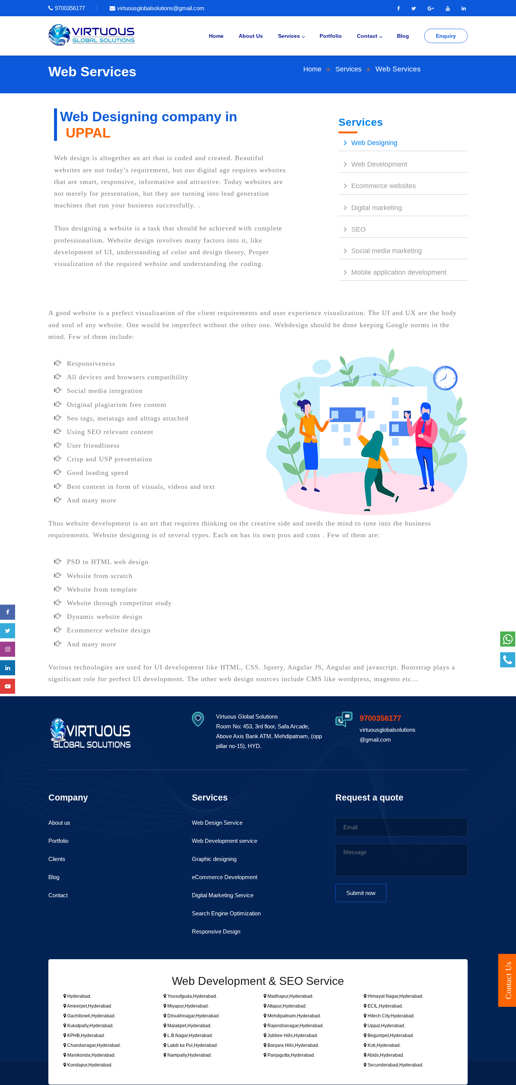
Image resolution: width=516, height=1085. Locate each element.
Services (289, 36)
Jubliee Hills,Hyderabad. (292, 1035)
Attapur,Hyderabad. (286, 1006)
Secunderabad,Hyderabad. (394, 1065)
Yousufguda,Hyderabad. (191, 996)
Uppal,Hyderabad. (385, 1025)
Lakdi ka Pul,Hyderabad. (192, 1045)
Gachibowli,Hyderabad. (91, 1016)
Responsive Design (216, 931)
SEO (358, 229)
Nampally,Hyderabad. (189, 1055)
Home (216, 36)
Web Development (379, 164)
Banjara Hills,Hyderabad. (292, 1045)
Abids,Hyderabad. (385, 1055)
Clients (56, 859)
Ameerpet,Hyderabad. (89, 1006)
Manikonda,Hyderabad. (91, 1055)
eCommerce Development (224, 877)
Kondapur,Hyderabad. (89, 1065)
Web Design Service (217, 822)
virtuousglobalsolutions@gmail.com (160, 8)
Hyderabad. (78, 996)
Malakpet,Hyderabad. (189, 1025)
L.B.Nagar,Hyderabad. (189, 1035)
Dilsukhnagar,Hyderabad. (193, 1016)
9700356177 (70, 8)
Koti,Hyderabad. (383, 1045)
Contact (367, 36)
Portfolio (331, 36)
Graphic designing (214, 859)
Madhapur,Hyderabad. (290, 996)
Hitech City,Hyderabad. (390, 1016)
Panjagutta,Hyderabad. (290, 1055)
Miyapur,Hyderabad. (187, 1006)
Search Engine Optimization (226, 913)
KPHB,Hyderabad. (85, 1035)
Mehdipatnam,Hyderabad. (293, 1016)
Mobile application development (398, 272)
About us (59, 822)
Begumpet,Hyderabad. (390, 1035)
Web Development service (224, 841)
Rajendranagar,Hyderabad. (295, 1025)
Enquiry (446, 36)
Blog (403, 36)
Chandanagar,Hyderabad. (93, 1045)
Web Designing (374, 143)
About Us (251, 36)
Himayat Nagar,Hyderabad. (394, 996)
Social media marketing (386, 251)
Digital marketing (376, 208)
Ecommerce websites (383, 186)
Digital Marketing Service (222, 895)
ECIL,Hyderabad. (384, 1006)
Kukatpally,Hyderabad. (90, 1025)
